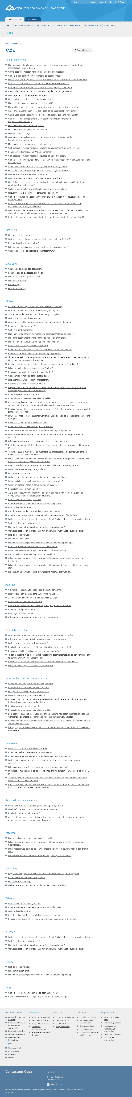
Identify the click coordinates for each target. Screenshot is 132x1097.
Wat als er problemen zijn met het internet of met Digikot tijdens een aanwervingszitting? (49, 519)
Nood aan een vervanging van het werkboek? (28, 129)
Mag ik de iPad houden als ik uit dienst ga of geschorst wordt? (36, 511)
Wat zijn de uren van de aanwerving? (25, 318)
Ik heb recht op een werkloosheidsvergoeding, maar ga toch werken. (39, 572)
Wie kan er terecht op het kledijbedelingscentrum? (31, 251)
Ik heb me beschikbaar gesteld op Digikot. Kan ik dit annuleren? (37, 338)
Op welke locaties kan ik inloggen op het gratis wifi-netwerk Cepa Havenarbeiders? (46, 531)
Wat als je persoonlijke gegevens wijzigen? (27, 95)
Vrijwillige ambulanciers (112, 1034)
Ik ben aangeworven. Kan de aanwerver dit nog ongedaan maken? (38, 441)
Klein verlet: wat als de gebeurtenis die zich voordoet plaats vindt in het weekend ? (46, 217)
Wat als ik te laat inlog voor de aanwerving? (28, 345)
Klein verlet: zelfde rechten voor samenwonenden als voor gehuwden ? (40, 91)
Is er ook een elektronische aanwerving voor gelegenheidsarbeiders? (39, 322)
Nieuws (83, 2)
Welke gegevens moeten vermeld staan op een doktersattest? (36, 72)
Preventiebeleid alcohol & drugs (41, 1033)
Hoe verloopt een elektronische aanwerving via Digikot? (33, 310)
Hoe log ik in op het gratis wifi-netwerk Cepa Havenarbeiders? (36, 527)
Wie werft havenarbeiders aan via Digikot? (27, 422)
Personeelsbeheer (22, 25)
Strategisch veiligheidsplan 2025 (39, 1028)
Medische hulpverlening (112, 1023)
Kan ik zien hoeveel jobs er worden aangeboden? (30, 372)
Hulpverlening (92, 25)
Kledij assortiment (62, 1027)
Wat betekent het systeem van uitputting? (27, 174)
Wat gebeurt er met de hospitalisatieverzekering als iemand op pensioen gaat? (44, 148)
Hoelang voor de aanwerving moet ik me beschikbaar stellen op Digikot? (41, 334)
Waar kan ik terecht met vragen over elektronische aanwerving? (37, 550)
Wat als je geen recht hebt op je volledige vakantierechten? (35, 178)
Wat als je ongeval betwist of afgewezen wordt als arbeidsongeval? (38, 83)
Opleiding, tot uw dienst (89, 1017)
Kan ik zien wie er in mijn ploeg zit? (24, 489)
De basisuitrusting (62, 1020)
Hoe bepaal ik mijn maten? (20, 235)
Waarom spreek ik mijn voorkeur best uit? (27, 384)
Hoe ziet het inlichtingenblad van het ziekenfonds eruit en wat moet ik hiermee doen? (47, 79)
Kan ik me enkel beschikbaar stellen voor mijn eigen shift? (34, 353)
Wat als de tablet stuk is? (19, 507)
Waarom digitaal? (14, 1048)
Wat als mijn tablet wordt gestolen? (24, 499)
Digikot (11, 33)
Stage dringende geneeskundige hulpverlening (110, 1028)
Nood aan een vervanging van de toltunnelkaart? (30, 144)
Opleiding (73, 25)
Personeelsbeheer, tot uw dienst (16, 1018)
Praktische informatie (64, 1023)
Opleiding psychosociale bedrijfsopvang (89, 1033)
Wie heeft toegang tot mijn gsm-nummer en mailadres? (33, 485)
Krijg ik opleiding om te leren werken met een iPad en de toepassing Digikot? (43, 465)
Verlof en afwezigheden (17, 1034)
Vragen (11, 1057)
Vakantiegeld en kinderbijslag (14, 1038)
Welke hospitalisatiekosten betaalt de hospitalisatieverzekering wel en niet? (43, 115)
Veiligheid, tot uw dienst (41, 1017)
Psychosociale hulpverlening (109, 1038)
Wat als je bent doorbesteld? (21, 330)
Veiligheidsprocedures (40, 1023)
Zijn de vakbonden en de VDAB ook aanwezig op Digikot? (34, 314)
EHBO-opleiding (86, 1029)
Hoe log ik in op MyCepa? (19, 535)
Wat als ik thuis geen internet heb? (24, 523)
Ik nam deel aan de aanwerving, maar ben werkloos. (31, 554)
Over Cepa (109, 25)
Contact (93, 2)
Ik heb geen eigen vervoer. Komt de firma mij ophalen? (33, 342)
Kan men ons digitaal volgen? (21, 326)
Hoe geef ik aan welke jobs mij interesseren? (28, 380)
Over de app (13, 284)
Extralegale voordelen (16, 1031)
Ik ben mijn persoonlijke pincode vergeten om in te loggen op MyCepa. (40, 542)
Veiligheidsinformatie (40, 1020)
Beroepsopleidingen (87, 1026)
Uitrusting (58, 25)
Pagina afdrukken (83, 50)
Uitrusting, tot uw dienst (65, 1017)
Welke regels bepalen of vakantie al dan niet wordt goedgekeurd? (38, 189)
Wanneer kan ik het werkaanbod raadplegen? (28, 376)
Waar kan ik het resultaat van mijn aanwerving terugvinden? (35, 481)
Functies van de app (17, 288)
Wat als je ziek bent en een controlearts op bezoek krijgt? (34, 76)
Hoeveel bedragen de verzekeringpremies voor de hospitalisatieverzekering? (43, 107)
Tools (122, 2)
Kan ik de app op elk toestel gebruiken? (26, 273)
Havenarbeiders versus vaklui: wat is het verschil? (30, 103)
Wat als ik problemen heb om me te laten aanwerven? (32, 546)
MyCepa (111, 2)
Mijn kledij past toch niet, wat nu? (23, 243)
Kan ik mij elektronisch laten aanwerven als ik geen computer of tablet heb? (42, 515)
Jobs (102, 2)
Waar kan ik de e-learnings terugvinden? (26, 469)
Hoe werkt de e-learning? (19, 473)
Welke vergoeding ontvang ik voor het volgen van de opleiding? (37, 477)
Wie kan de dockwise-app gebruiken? (25, 269)
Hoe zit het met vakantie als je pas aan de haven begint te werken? (38, 170)
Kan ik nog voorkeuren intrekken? (23, 394)
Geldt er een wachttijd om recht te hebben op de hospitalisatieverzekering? (42, 111)
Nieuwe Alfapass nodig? (19, 133)
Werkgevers (33, 19)
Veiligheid (42, 25)
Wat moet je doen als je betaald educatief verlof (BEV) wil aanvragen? (40, 87)
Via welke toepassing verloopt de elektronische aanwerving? (35, 306)
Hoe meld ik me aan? (17, 280)
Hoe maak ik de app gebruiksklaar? (24, 277)
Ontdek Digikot (13, 1051)
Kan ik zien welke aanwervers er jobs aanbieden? (30, 426)
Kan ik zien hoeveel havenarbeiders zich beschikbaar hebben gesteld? (40, 349)
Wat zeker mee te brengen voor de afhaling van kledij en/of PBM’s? (39, 239)
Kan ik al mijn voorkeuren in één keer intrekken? (30, 398)
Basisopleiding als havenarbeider (86, 1021)
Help (75, 2)
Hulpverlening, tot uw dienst (111, 1018)
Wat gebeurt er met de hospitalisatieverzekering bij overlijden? (37, 156)
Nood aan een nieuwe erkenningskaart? (26, 125)
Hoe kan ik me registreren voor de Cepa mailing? (30, 99)
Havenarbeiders (15, 19)
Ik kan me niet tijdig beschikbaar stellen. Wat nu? (30, 368)
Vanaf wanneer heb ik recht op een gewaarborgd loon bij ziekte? (37, 166)
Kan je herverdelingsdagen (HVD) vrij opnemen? (30, 152)
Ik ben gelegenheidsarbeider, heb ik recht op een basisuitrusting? (38, 247)
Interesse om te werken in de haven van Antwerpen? (17, 1025)
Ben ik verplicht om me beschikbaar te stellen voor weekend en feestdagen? (43, 364)
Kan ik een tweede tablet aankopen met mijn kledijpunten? (35, 503)
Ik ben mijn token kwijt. (19, 539)
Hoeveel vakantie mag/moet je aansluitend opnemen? (33, 193)
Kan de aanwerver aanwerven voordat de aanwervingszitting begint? (39, 430)
